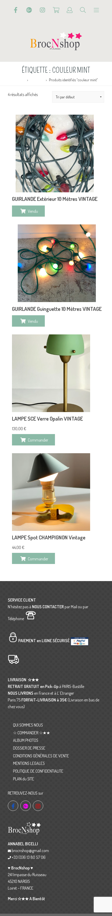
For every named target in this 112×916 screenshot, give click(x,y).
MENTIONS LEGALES (29, 763)
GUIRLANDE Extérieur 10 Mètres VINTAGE (54, 198)
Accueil (20, 79)
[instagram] (38, 806)
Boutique (37, 79)
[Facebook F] (15, 10)
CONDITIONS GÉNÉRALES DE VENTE (41, 755)
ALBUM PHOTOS (25, 740)
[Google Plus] (29, 10)
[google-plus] (25, 806)
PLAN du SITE (23, 778)
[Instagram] (42, 10)
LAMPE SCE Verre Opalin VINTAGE (47, 418)
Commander (38, 440)
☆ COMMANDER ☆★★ (31, 732)
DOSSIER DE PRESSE (29, 748)
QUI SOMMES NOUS (28, 725)
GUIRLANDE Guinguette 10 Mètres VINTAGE (57, 308)
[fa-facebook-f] (13, 806)
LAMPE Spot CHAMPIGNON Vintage (48, 537)
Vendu (33, 211)
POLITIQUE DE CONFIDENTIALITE (38, 771)
